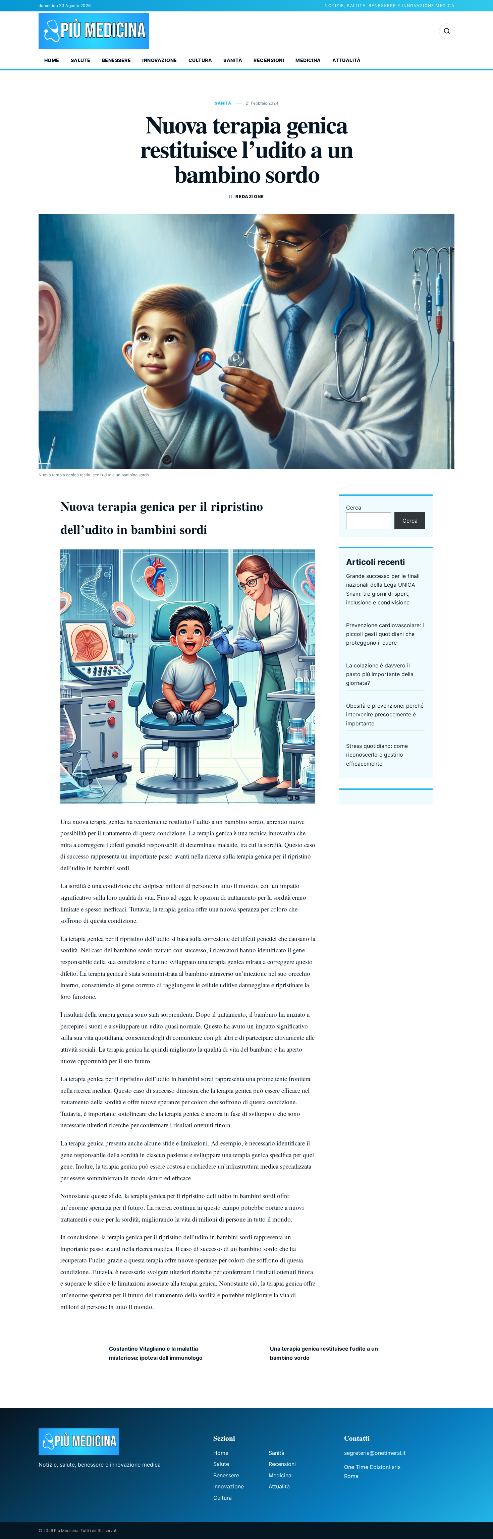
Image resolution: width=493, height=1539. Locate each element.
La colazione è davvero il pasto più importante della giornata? (380, 674)
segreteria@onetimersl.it (375, 1452)
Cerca (353, 507)
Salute (81, 60)
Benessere (116, 60)
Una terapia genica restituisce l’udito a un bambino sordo (324, 1353)
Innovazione (159, 60)
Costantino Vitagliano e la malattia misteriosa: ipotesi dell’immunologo (156, 1353)
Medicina (308, 60)
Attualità (346, 60)
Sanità (232, 60)
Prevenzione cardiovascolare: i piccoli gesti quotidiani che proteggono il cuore (385, 634)
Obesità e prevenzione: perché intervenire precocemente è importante (385, 714)
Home (51, 60)
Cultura (200, 60)
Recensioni (269, 60)
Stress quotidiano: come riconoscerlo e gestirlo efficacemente (377, 755)
